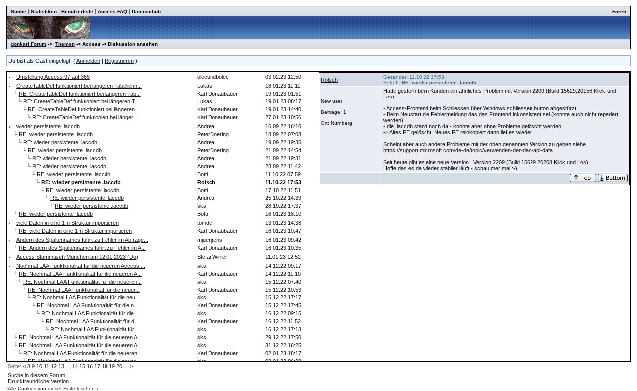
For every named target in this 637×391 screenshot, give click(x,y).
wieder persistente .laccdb (48, 126)
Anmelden (88, 61)
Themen (65, 44)
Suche (18, 11)
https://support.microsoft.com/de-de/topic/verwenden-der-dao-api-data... (470, 150)
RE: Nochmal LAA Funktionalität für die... (89, 313)
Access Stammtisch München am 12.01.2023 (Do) (77, 257)
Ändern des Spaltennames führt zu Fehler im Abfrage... (82, 240)
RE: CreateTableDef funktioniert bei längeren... (83, 109)
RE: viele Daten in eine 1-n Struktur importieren (75, 231)
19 (112, 366)
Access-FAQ (112, 11)
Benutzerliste (77, 11)
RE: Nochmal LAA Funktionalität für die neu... (86, 297)
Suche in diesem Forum (36, 375)
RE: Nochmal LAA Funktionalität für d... (92, 321)
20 (119, 366)
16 (90, 366)
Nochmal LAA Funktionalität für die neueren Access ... (80, 266)
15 (82, 366)
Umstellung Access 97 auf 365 (53, 77)
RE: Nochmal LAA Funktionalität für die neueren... (82, 282)
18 (104, 366)
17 (97, 366)
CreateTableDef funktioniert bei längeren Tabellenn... (79, 86)
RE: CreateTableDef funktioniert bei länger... (84, 117)
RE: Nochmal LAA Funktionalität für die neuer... (84, 290)
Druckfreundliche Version (38, 381)
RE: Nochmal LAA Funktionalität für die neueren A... (80, 274)
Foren (619, 11)
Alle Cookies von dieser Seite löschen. (52, 388)
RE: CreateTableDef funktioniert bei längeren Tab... (80, 94)
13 (61, 366)
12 (54, 366)
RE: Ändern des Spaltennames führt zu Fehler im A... (82, 248)
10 (39, 366)
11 (46, 366)
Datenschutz (147, 11)
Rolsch (329, 80)
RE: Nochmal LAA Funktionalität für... (94, 329)
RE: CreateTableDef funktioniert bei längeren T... (81, 101)
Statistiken (44, 11)
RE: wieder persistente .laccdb (56, 134)
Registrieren (119, 61)
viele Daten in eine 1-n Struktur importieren (67, 223)
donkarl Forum (28, 44)
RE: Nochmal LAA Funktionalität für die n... (87, 305)
